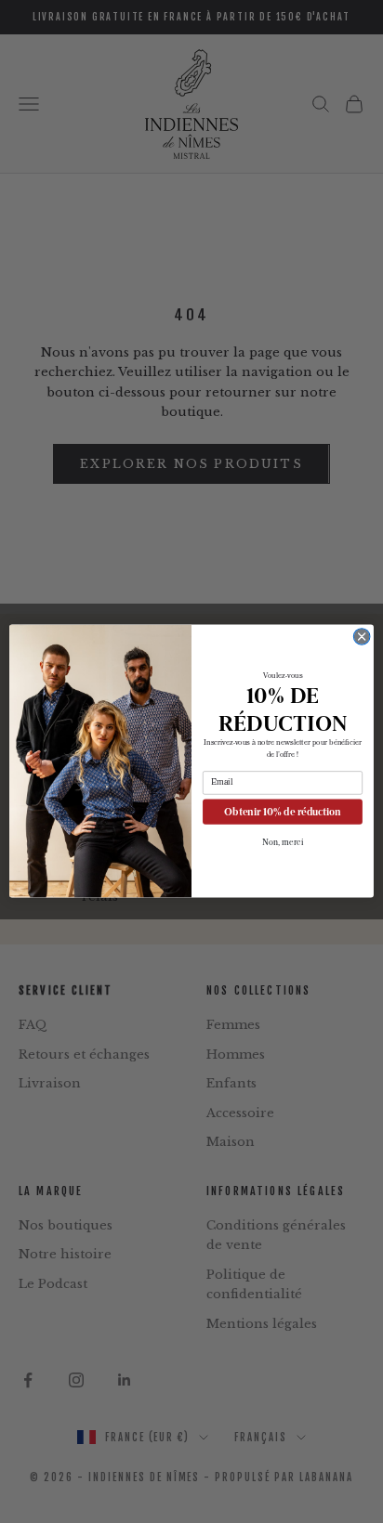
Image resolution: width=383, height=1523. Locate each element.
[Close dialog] (361, 637)
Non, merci (283, 843)
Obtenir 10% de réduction (282, 812)
